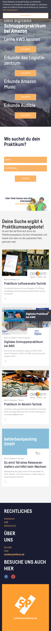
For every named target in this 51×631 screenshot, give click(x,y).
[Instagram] (13, 576)
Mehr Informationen (10, 10)
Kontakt (8, 547)
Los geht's (25, 49)
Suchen (25, 178)
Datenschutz (10, 526)
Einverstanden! (25, 15)
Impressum (9, 519)
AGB (6, 522)
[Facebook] (6, 576)
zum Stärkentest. (23, 204)
